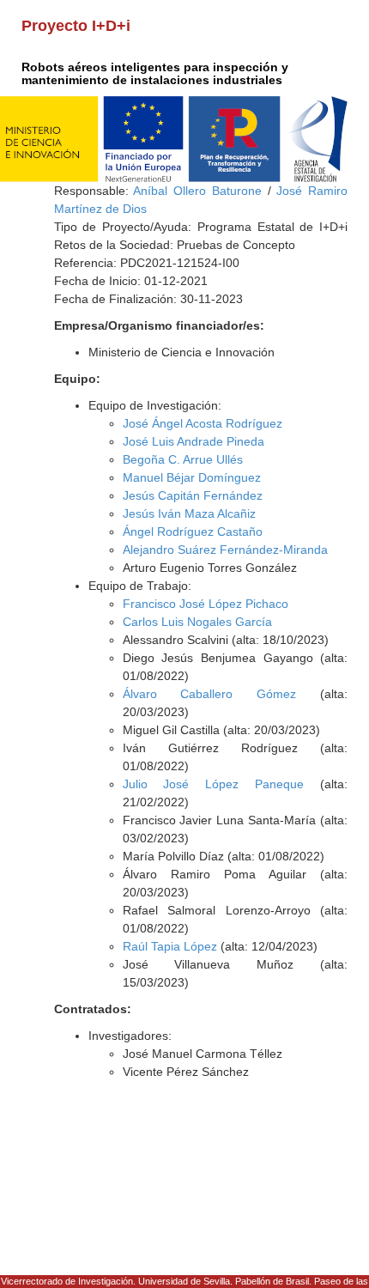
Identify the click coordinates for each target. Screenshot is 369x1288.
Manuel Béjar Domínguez (192, 477)
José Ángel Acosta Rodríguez (202, 423)
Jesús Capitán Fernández (193, 495)
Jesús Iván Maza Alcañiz (189, 513)
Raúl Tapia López (170, 946)
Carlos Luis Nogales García (197, 622)
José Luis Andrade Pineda (193, 441)
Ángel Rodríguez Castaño (193, 531)
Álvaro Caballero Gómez (210, 694)
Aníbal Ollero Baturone (197, 190)
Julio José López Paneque (214, 784)
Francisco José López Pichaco (205, 604)
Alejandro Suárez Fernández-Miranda (225, 549)
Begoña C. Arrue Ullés (183, 459)
